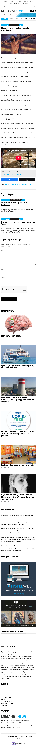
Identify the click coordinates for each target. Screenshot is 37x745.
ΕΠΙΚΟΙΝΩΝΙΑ (4, 705)
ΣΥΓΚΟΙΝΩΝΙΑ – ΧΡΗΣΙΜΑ (7, 703)
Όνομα (3, 269)
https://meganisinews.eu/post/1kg (12, 174)
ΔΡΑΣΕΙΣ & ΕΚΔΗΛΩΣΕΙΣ (6, 701)
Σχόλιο (3, 250)
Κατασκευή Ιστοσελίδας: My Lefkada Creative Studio (18, 736)
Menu (34, 11)
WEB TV (3, 699)
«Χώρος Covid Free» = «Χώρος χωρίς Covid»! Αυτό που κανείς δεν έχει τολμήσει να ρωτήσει (17, 433)
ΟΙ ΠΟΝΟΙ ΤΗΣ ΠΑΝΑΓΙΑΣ (23, 184)
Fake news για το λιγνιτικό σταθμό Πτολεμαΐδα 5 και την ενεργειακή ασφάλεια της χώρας (17, 399)
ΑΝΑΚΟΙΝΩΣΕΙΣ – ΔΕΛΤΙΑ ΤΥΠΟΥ (8, 695)
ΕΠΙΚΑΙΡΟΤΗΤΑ (5, 219)
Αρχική (10, 3)
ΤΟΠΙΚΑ (3, 693)
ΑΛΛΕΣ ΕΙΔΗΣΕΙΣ (5, 200)
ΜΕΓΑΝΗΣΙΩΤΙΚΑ (5, 691)
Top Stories (4, 25)
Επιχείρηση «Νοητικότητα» (11, 336)
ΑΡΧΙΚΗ (3, 689)
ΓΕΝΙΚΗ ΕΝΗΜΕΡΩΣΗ (6, 697)
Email (3, 278)
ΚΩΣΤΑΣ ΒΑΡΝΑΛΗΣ (10, 184)
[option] (23, 18)
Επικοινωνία (17, 3)
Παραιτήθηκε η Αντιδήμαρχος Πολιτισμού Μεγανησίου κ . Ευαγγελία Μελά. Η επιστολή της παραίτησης (17, 497)
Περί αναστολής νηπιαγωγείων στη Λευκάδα (17, 465)
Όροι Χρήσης (25, 3)
